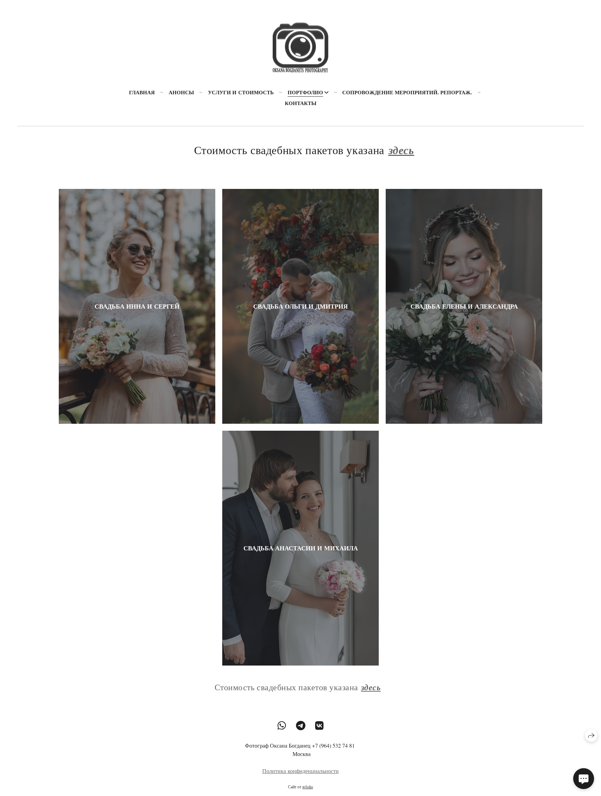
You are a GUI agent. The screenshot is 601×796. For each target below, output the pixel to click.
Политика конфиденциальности (300, 770)
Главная (142, 92)
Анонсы (181, 92)
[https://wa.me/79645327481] (282, 725)
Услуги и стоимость (241, 92)
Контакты (300, 103)
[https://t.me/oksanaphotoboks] (300, 725)
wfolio (307, 786)
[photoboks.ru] (300, 45)
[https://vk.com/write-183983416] (319, 725)
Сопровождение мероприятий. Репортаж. (407, 92)
